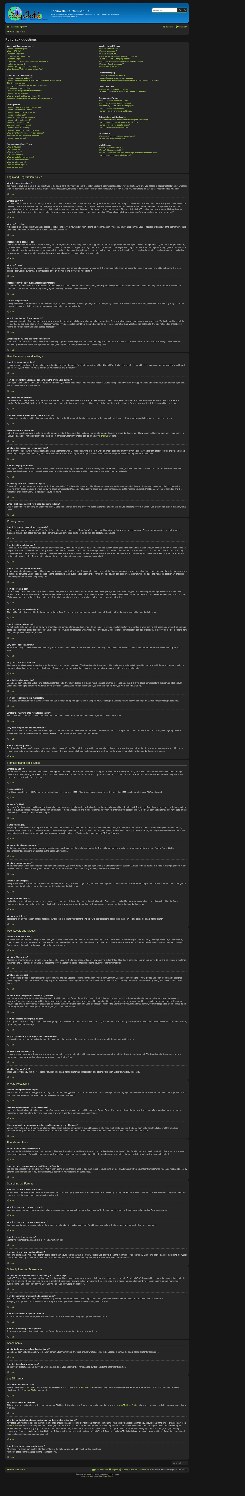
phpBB (104, 436)
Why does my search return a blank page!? (116, 106)
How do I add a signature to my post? (22, 112)
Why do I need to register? (17, 49)
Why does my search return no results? (115, 103)
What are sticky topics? (16, 162)
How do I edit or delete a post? (19, 110)
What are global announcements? (20, 157)
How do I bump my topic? (17, 138)
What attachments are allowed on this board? (117, 136)
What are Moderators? (108, 51)
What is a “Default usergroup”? (111, 64)
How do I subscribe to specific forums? (114, 125)
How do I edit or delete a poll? (19, 120)
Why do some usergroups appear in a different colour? (121, 61)
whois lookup (13, 1426)
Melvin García (107, 1476)
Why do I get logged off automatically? (22, 67)
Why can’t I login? (14, 59)
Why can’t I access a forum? (18, 123)
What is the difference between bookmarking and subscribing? (124, 120)
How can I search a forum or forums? (114, 101)
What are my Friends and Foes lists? (114, 89)
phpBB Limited (82, 1387)
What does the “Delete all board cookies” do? (25, 69)
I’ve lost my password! (16, 64)
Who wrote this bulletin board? (111, 148)
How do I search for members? (111, 108)
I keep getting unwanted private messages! (116, 78)
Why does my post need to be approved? (23, 135)
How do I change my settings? (19, 78)
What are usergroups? (108, 54)
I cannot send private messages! (112, 75)
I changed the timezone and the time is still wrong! (27, 86)
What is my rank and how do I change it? (23, 96)
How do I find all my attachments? (112, 139)
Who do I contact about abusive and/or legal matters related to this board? (128, 153)
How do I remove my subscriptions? (113, 127)
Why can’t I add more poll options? (21, 118)
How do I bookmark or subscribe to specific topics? (119, 122)
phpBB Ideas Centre (128, 1405)
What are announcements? (18, 160)
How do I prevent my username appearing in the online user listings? (34, 80)
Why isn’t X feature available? (110, 150)
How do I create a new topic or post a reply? (25, 107)
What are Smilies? (14, 152)
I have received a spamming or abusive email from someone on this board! (129, 80)
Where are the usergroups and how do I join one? (119, 56)
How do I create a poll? (16, 115)
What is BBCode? (14, 147)
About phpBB (28, 1390)
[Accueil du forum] (28, 13)
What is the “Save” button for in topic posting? (25, 133)
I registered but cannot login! (18, 56)
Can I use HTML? (14, 149)
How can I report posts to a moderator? (23, 130)
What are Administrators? (109, 49)
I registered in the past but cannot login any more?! (27, 61)
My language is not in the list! (18, 88)
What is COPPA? (14, 51)
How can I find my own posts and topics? (115, 111)
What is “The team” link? (108, 67)
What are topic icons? (15, 167)
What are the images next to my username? (24, 91)
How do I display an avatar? (18, 93)
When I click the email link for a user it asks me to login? (29, 98)
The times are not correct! (17, 83)
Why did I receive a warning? (18, 128)
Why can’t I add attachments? (19, 125)
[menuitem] (23, 27)
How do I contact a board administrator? (115, 155)
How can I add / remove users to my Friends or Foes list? (122, 92)
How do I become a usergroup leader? (114, 59)
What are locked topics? (16, 165)
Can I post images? (15, 155)
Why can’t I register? (15, 54)
